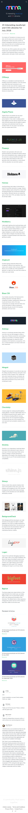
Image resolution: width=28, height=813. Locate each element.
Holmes (5, 183)
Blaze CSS (6, 293)
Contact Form (18, 809)
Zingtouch (6, 260)
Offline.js (5, 77)
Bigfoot (5, 589)
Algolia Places (7, 112)
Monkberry (6, 222)
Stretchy (5, 445)
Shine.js (5, 481)
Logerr (4, 552)
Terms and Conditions (18, 807)
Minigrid (5, 367)
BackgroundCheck (9, 516)
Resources (12, 33)
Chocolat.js (6, 407)
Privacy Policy (9, 809)
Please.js (5, 148)
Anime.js (5, 329)
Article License (7, 807)
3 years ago (8, 692)
